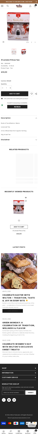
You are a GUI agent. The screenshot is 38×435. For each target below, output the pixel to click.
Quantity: (4, 84)
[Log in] (30, 6)
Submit (31, 393)
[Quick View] (25, 197)
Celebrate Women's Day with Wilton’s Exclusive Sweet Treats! (17, 347)
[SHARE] (35, 93)
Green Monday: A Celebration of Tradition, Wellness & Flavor (18, 325)
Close (36, 2)
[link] (11, 179)
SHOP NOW (28, 2)
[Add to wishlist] (31, 93)
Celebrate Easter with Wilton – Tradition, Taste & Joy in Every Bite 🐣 (18, 298)
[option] (19, 26)
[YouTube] (14, 400)
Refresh (17, 107)
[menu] (2, 6)
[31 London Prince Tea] (19, 207)
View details (13, 311)
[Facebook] (4, 400)
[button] (31, 42)
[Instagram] (9, 400)
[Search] (8, 6)
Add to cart (14, 94)
